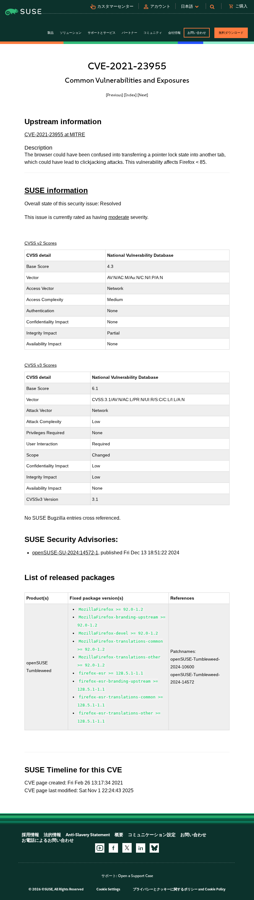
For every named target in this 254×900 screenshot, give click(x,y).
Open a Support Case (135, 876)
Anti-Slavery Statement (88, 834)
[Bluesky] (154, 848)
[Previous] (114, 95)
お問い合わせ (196, 33)
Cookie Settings (108, 889)
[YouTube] (99, 848)
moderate (118, 217)
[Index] (130, 95)
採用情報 (30, 834)
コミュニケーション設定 (152, 834)
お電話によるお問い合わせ (48, 840)
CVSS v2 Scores (40, 243)
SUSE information (56, 190)
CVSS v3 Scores (40, 365)
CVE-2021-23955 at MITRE (54, 134)
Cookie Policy (215, 889)
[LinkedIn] (140, 848)
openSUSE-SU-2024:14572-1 (65, 552)
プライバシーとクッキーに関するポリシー (165, 889)
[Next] (143, 95)
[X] (127, 847)
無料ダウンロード (231, 33)
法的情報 (52, 834)
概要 (119, 834)
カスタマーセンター (115, 6)
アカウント (160, 6)
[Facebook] (113, 848)
